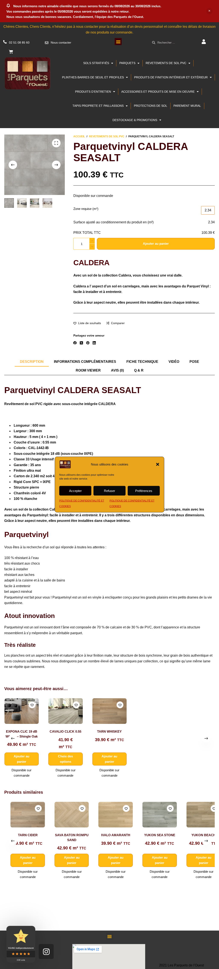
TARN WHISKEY (109, 731)
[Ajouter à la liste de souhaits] (32, 704)
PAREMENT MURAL (187, 105)
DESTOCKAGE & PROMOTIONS (134, 120)
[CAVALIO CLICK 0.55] (65, 711)
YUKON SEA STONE (153, 835)
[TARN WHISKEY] (109, 711)
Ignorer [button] (209, 11)
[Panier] (11, 51)
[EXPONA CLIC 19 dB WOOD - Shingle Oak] (21, 711)
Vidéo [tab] (174, 361)
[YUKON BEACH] (198, 814)
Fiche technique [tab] (142, 361)
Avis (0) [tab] (117, 370)
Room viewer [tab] (88, 370)
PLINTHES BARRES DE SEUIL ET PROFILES (93, 77)
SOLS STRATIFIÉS (96, 63)
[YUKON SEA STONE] (153, 814)
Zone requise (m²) (85, 209)
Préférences (143, 490)
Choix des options (65, 758)
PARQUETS (127, 63)
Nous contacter (61, 42)
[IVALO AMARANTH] (109, 814)
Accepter (75, 490)
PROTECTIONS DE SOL (150, 105)
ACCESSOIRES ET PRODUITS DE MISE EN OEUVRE (158, 91)
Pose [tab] (194, 361)
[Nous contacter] (46, 42)
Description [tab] (32, 361)
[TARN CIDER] (21, 814)
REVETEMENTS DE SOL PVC (166, 63)
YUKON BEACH (197, 835)
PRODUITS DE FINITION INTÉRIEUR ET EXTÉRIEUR (171, 77)
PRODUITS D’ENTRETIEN (93, 91)
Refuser (109, 490)
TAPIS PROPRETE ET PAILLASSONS (98, 105)
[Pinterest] (87, 342)
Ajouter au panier (156, 243)
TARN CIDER (22, 835)
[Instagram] (46, 951)
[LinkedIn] (94, 342)
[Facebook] (75, 342)
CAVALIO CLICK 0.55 (65, 731)
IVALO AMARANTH (109, 835)
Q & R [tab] (139, 370)
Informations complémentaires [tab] (85, 361)
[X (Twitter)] (81, 342)
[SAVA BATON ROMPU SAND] (66, 814)
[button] (157, 464)
